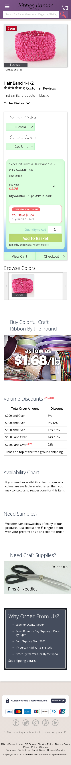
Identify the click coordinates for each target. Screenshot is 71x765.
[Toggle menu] (7, 6)
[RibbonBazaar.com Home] (35, 6)
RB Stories (30, 744)
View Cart (19, 256)
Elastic (44, 95)
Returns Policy (62, 744)
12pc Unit (20, 146)
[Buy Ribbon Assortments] (35, 358)
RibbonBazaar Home (12, 744)
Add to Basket (35, 238)
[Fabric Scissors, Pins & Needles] (35, 578)
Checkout (51, 256)
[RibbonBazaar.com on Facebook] (15, 722)
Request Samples (56, 750)
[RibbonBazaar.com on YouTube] (55, 722)
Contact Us (23, 750)
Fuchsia (20, 127)
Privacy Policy (30, 747)
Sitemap (43, 747)
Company (11, 750)
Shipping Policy (45, 744)
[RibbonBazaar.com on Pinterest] (45, 722)
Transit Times (38, 750)
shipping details (25, 661)
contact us (19, 490)
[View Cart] (65, 7)
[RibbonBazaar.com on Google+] (35, 722)
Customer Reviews (39, 88)
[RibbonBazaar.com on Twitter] (25, 722)
